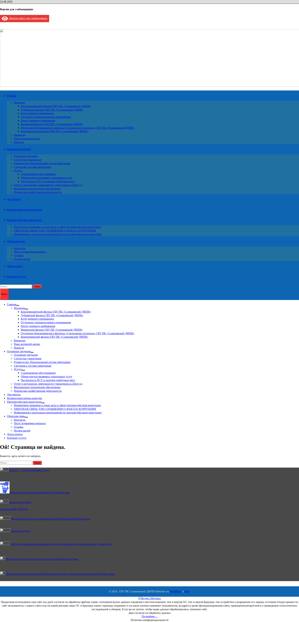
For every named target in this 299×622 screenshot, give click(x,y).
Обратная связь (16, 241)
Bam (187, 591)
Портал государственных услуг (29, 470)
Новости (19, 142)
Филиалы (19, 102)
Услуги (18, 170)
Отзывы (18, 255)
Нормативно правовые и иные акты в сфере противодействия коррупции (57, 226)
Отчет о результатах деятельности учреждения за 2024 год (48, 185)
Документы (14, 199)
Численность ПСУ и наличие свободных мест (48, 181)
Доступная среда (20, 530)
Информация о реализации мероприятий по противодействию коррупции (58, 234)
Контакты (19, 248)
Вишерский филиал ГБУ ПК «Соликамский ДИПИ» (52, 124)
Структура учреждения (27, 159)
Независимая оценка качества (24, 209)
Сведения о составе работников (32, 167)
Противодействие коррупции (24, 220)
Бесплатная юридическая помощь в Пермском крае (40, 492)
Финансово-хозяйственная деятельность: (38, 192)
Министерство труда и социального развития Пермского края (41, 559)
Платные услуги (16, 276)
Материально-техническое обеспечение (37, 188)
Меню (4, 294)
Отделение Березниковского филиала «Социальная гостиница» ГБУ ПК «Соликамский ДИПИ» (77, 127)
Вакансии (19, 134)
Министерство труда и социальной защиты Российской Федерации (50, 518)
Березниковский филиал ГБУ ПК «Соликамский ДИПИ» (54, 131)
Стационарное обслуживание (38, 174)
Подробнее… (149, 616)
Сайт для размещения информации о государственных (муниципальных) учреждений (61, 544)
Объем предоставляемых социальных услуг (46, 177)
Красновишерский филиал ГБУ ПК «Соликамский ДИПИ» (56, 106)
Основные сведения (19, 149)
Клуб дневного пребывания (37, 113)
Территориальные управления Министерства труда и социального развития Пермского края (59, 573)
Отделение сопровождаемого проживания (46, 116)
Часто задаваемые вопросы (30, 251)
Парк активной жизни (27, 138)
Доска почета (15, 266)
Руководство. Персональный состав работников (42, 163)
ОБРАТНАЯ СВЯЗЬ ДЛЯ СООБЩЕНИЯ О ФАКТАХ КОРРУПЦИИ (55, 230)
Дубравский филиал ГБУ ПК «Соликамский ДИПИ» (52, 109)
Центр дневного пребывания (38, 120)
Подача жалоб (22, 259)
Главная (11, 95)
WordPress (176, 591)
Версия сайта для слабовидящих (27, 18)
